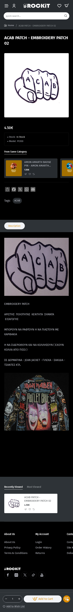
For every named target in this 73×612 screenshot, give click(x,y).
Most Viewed (34, 486)
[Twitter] (24, 574)
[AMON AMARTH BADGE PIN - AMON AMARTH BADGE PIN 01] (14, 168)
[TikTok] (33, 574)
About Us (9, 534)
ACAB (17, 200)
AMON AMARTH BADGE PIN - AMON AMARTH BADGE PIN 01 (37, 164)
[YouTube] (41, 574)
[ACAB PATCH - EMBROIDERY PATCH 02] (14, 503)
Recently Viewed (13, 486)
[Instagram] (16, 574)
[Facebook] (7, 574)
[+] (19, 599)
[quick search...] (65, 15)
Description (14, 226)
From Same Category (15, 151)
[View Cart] (66, 5)
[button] (43, 598)
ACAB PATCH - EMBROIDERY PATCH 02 (37, 499)
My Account (42, 534)
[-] (6, 599)
